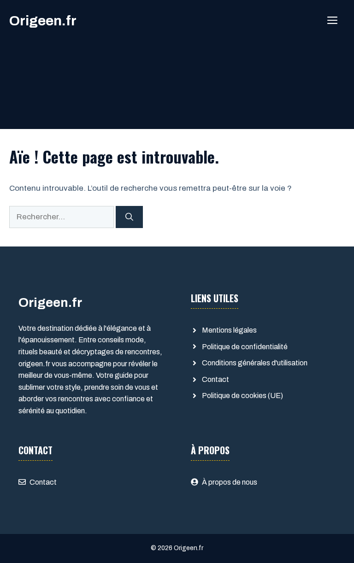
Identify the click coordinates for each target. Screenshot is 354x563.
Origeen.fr (43, 20)
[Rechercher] (129, 217)
